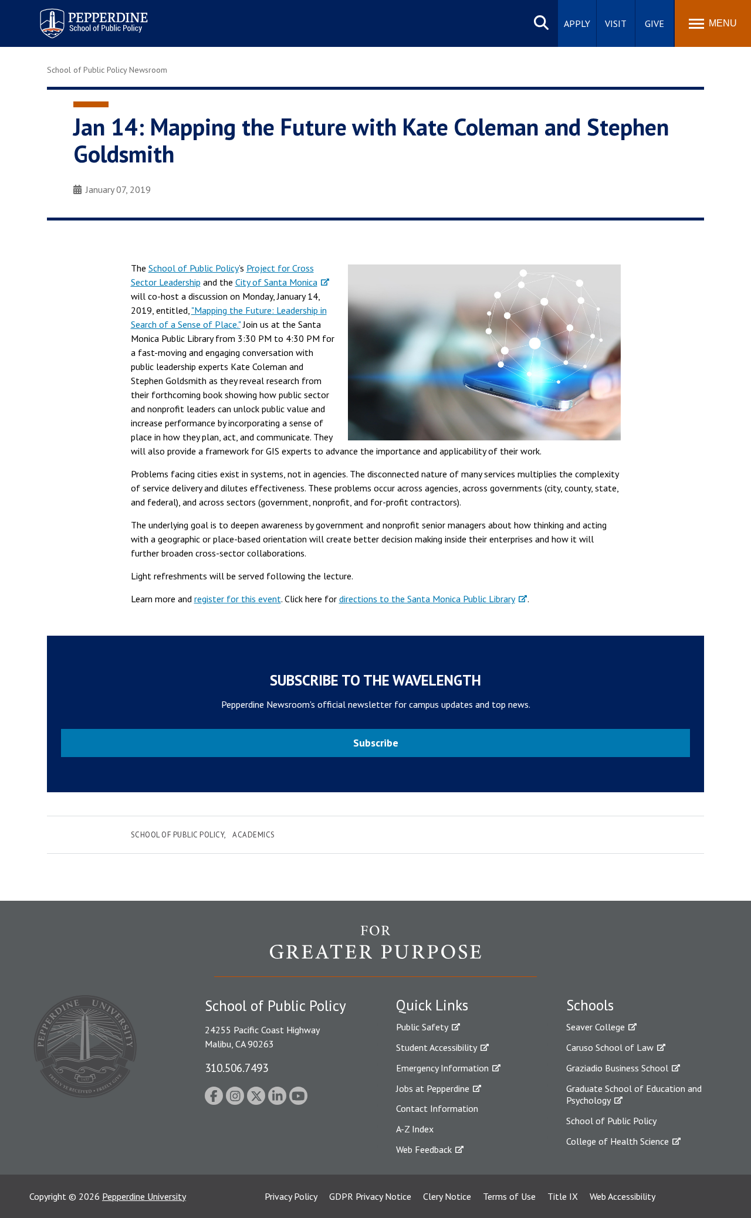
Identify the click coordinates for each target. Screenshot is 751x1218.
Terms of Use (509, 1196)
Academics (253, 835)
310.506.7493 (236, 1067)
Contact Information (437, 1108)
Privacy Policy (291, 1196)
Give (654, 23)
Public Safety (422, 1027)
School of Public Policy (193, 268)
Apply (577, 23)
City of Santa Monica (276, 282)
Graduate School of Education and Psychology (634, 1095)
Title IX (562, 1196)
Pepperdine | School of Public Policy (81, 16)
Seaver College (595, 1027)
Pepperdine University (144, 1196)
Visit (616, 23)
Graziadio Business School (617, 1068)
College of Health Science (617, 1141)
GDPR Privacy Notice (370, 1196)
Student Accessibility (436, 1047)
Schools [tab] (590, 1005)
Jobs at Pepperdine (432, 1088)
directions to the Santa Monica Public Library (427, 599)
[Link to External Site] (375, 950)
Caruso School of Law (610, 1047)
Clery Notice (447, 1196)
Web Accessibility (622, 1196)
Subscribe (375, 742)
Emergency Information (442, 1068)
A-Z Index (415, 1129)
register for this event (237, 599)
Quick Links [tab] (432, 1005)
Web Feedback (424, 1149)
